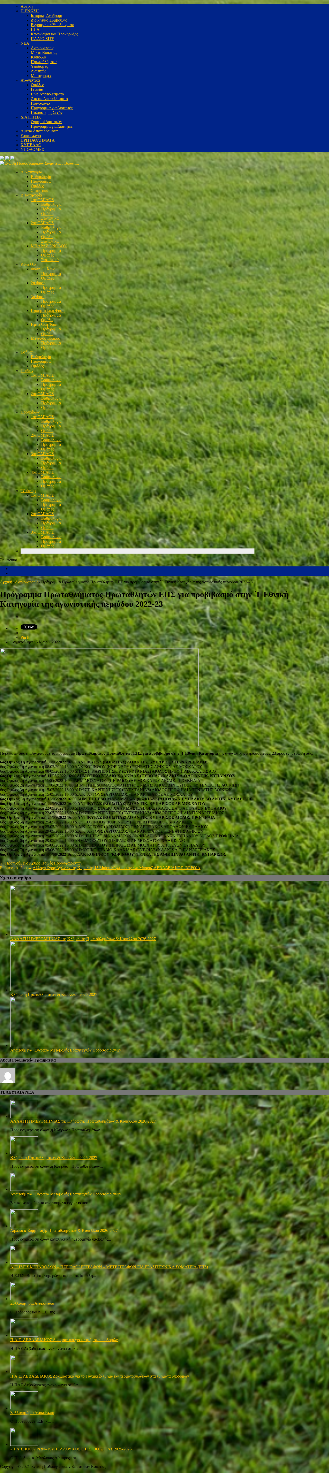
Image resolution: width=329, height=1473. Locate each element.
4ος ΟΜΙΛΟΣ (42, 472)
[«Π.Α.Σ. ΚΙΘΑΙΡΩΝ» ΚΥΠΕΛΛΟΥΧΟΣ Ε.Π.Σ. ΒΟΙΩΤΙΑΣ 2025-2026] (24, 1444)
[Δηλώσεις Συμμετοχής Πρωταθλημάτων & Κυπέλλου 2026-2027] (24, 1226)
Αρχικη (27, 6)
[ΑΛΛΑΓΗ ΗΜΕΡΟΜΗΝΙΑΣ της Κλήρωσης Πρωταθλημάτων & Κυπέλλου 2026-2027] (48, 934)
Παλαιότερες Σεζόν (46, 112)
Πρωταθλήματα (44, 62)
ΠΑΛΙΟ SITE (42, 38)
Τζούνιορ (28, 490)
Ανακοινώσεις (42, 48)
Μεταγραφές (41, 75)
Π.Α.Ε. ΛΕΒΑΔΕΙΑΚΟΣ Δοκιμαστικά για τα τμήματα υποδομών (64, 1340)
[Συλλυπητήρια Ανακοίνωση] (24, 1299)
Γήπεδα (37, 89)
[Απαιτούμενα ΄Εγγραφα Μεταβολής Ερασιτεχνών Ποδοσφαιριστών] (48, 1045)
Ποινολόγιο (40, 103)
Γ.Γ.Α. (36, 29)
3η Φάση (38, 296)
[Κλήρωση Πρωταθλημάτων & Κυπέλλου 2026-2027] (48, 990)
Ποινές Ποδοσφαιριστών (61, 863)
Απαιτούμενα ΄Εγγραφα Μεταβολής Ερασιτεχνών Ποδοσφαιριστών (65, 1050)
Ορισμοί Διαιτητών (46, 122)
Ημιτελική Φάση (44, 324)
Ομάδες (37, 85)
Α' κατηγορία (31, 172)
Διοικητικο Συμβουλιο (49, 20)
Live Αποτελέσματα (47, 94)
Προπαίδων (30, 412)
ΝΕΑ (25, 43)
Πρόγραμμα (41, 181)
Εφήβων (27, 352)
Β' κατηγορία (31, 195)
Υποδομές (39, 66)
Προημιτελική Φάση (48, 310)
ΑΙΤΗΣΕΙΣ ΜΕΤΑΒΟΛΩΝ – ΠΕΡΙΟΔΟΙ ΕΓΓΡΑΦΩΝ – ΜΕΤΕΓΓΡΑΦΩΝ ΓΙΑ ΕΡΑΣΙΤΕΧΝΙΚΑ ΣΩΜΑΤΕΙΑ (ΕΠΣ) (109, 1267)
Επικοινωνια (31, 135)
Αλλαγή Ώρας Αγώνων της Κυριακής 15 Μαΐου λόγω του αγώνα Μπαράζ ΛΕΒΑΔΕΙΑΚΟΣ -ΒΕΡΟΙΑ (116, 868)
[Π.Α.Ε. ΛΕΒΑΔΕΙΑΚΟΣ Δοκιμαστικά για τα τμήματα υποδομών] (24, 1335)
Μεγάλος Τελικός (45, 338)
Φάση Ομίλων (42, 269)
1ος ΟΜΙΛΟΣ (42, 200)
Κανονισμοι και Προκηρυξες (54, 34)
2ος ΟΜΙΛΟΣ (42, 223)
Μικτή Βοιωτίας (44, 52)
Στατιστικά (39, 190)
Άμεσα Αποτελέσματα (49, 98)
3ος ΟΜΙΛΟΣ (42, 453)
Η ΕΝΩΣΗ (30, 11)
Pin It (25, 637)
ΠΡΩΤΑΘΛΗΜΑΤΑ (38, 140)
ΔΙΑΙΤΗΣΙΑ (31, 117)
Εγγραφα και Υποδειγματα (52, 25)
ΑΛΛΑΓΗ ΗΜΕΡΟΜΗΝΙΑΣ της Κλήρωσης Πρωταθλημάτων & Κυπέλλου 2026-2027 (83, 939)
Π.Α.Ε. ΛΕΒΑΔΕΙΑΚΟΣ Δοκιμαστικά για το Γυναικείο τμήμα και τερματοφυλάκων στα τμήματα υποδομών (99, 1376)
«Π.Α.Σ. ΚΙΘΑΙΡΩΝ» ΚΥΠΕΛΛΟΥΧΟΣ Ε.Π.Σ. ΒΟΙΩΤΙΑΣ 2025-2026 (71, 1449)
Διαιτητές (38, 71)
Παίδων (27, 370)
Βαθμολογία (41, 176)
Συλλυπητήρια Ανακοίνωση (32, 1303)
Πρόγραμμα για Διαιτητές (51, 108)
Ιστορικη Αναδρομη (47, 15)
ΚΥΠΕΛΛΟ (31, 145)
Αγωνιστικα (30, 80)
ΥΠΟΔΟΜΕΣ (32, 149)
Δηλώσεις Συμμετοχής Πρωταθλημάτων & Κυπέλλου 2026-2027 (64, 1230)
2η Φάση (38, 283)
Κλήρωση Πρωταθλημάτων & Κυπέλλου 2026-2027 (53, 994)
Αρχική (6, 582)
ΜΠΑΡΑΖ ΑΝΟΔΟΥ (49, 246)
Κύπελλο (38, 57)
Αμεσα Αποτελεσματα (39, 131)
